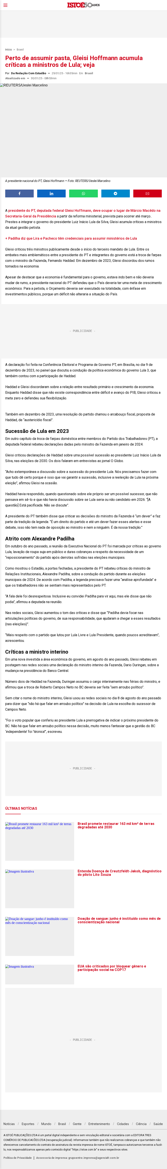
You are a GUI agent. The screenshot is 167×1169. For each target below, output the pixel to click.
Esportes (28, 1124)
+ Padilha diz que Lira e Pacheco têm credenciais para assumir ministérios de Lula (71, 238)
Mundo (46, 1124)
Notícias (9, 1124)
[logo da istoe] (83, 5)
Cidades (123, 1124)
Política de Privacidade (17, 1157)
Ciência (141, 1124)
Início (8, 49)
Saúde (158, 1124)
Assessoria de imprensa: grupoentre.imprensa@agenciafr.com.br (77, 1157)
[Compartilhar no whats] (83, 193)
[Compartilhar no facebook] (19, 193)
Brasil (20, 49)
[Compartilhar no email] (147, 193)
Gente (77, 1124)
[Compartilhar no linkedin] (51, 193)
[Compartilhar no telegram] (115, 193)
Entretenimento (99, 1124)
